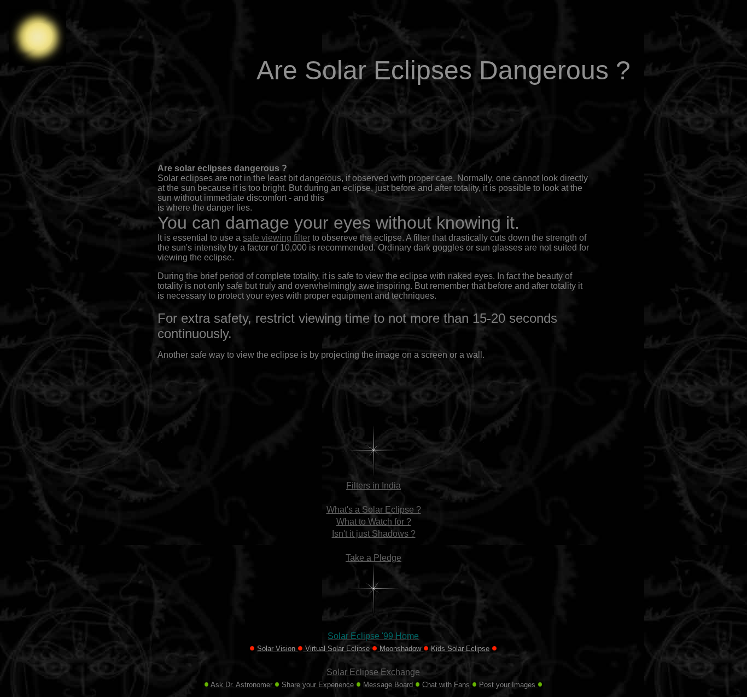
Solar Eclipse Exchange (373, 672)
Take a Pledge (373, 557)
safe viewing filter (276, 237)
